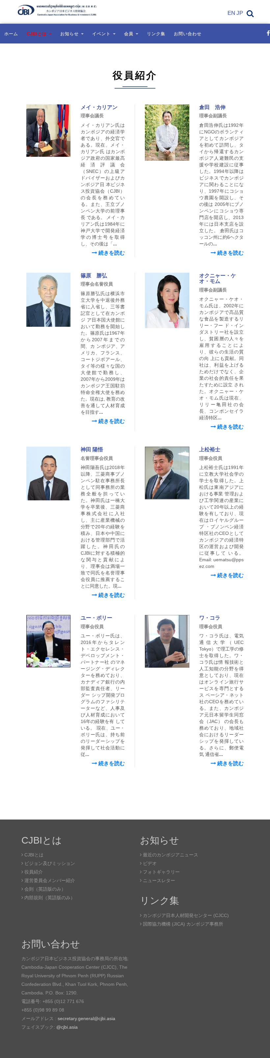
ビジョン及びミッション (49, 863)
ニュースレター (158, 880)
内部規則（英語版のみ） (49, 897)
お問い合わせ (188, 33)
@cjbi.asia (67, 1027)
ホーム (11, 33)
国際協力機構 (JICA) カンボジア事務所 (182, 924)
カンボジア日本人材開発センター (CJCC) (185, 915)
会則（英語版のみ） (44, 889)
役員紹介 (33, 872)
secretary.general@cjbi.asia (86, 1018)
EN (231, 13)
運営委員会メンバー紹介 (49, 880)
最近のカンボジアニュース (170, 854)
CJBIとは (33, 854)
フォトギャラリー (161, 872)
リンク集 (156, 33)
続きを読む (111, 253)
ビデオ (149, 863)
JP (239, 13)
